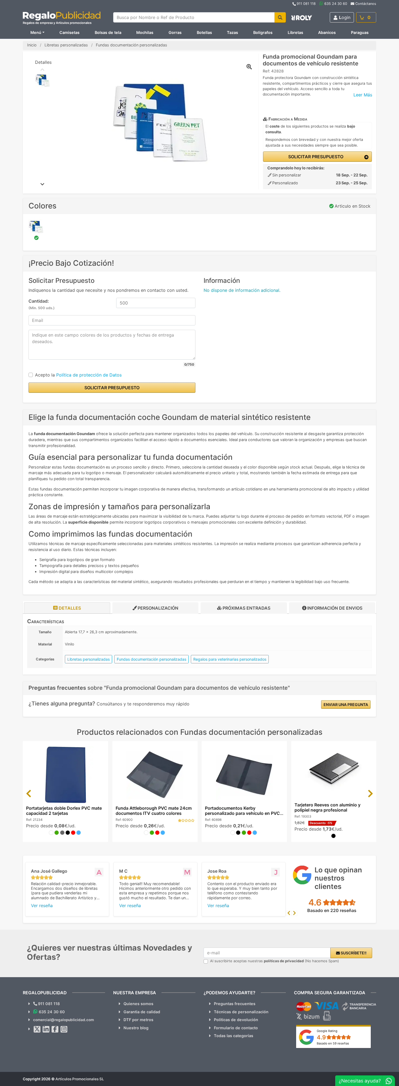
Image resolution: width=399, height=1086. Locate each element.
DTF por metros (138, 1019)
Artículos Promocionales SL (79, 1079)
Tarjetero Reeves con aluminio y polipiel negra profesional (327, 807)
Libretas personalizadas (88, 659)
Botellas (204, 32)
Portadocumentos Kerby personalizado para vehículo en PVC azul (242, 813)
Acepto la (78, 375)
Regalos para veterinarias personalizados (229, 659)
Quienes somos (138, 1003)
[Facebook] (55, 1029)
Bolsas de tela (108, 32)
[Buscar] (280, 17)
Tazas (232, 32)
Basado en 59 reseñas (333, 1043)
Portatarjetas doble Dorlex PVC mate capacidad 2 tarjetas (64, 810)
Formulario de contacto (236, 1027)
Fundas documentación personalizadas (151, 659)
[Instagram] (64, 1029)
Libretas (295, 32)
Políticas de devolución (236, 1019)
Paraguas (360, 32)
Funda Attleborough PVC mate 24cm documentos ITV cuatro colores (154, 810)
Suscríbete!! (353, 953)
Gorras (175, 32)
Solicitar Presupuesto (315, 156)
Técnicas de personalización (241, 1011)
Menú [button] (35, 32)
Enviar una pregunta (346, 704)
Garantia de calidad (141, 1011)
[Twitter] (37, 1029)
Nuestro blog (135, 1027)
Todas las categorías (233, 1035)
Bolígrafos (263, 32)
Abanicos (327, 32)
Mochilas (144, 32)
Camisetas (69, 32)
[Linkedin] (46, 1029)
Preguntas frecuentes (234, 1003)
